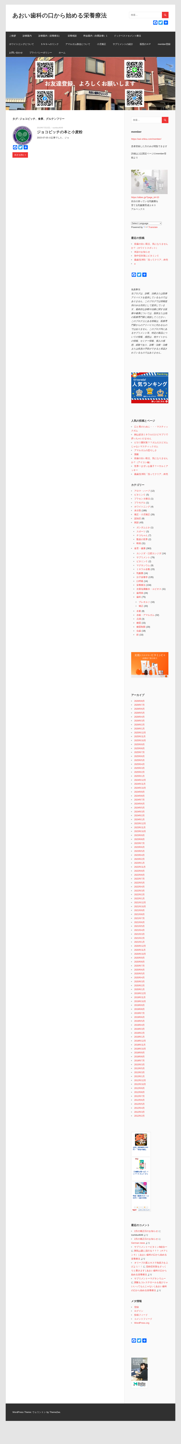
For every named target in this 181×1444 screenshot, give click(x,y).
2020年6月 (139, 969)
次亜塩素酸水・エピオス (148, 589)
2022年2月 (139, 894)
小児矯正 (101, 44)
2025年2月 (139, 772)
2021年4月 (139, 930)
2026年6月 (139, 709)
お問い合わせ (16, 52)
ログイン (138, 1311)
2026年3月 (139, 720)
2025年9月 (139, 744)
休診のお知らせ (142, 252)
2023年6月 (139, 847)
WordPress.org (141, 1323)
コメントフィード (143, 1319)
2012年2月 (139, 1116)
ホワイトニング (142, 506)
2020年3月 (139, 981)
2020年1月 (139, 989)
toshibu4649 (58, 128)
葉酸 (136, 454)
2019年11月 (140, 997)
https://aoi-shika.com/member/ (146, 139)
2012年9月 (139, 1088)
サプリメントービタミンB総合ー (150, 1247)
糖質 (138, 623)
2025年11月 (140, 736)
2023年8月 (139, 839)
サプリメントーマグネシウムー (150, 1278)
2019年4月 (139, 1025)
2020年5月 (139, 973)
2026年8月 (139, 701)
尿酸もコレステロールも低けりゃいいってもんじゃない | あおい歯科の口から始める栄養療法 (149, 1286)
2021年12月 (140, 902)
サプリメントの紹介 (123, 44)
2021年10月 (140, 906)
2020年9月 (139, 958)
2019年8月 (139, 1009)
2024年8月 (139, 796)
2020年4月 (139, 977)
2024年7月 (139, 799)
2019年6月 (139, 1017)
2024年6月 (139, 803)
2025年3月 (139, 768)
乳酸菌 (139, 573)
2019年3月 (139, 1029)
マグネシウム (143, 565)
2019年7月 (139, 1013)
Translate (153, 227)
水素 (138, 611)
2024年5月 (139, 807)
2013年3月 (139, 1072)
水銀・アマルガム (145, 615)
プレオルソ (144, 602)
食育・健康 (139, 548)
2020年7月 (139, 965)
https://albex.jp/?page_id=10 (145, 197)
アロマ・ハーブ (142, 491)
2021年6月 (139, 922)
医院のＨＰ (145, 44)
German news (138, 1243)
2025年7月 (139, 752)
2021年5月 (139, 926)
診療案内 (27, 36)
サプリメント (143, 557)
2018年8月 (139, 1056)
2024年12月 (140, 780)
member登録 (164, 44)
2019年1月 (139, 1037)
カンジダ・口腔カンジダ (148, 553)
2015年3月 (139, 1064)
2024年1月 (139, 819)
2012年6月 (139, 1100)
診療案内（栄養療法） (49, 36)
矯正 (141, 606)
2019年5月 (139, 1021)
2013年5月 (139, 1068)
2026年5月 (139, 713)
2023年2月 (139, 859)
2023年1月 (139, 863)
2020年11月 (140, 950)
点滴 (138, 619)
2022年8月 (139, 875)
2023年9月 (139, 835)
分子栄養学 (142, 577)
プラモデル (139, 502)
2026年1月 (139, 728)
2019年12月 (140, 993)
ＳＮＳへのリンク (50, 44)
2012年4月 (139, 1108)
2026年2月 (139, 724)
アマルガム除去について (77, 44)
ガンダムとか (143, 527)
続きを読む (19, 155)
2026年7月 (139, 705)
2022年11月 (140, 867)
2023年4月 (139, 855)
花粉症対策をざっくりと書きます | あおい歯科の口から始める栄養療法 (149, 1270)
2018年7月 (139, 1060)
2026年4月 (139, 717)
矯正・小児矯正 (142, 514)
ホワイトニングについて (21, 44)
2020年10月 (140, 954)
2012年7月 (139, 1096)
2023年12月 (140, 823)
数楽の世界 (142, 539)
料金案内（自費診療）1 (95, 36)
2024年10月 (140, 788)
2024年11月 (140, 784)
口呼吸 (139, 581)
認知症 (137, 518)
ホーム (62, 52)
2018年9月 (139, 1052)
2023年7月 (139, 843)
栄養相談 (72, 36)
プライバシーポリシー (40, 52)
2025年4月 (139, 764)
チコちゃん (142, 535)
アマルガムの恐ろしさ (145, 450)
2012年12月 (140, 1080)
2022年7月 (139, 878)
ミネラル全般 (143, 569)
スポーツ (140, 531)
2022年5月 (139, 882)
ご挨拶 (12, 36)
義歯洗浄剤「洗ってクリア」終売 (151, 259)
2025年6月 (139, 756)
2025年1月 (139, 776)
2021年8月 (139, 914)
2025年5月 (139, 760)
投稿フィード (141, 1315)
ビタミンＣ (139, 494)
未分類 (137, 510)
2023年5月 (139, 851)
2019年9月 (139, 1005)
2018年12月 (140, 1041)
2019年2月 (139, 1033)
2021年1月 (139, 942)
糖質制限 (140, 627)
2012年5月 (139, 1104)
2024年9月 (139, 792)
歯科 (138, 597)
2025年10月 (140, 740)
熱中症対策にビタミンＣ (146, 256)
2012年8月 (139, 1092)
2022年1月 (139, 898)
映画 (138, 543)
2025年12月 (140, 732)
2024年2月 (139, 815)
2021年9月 (139, 910)
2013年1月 (139, 1076)
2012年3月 (139, 1112)
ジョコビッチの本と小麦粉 (60, 132)
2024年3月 (139, 811)
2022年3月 (139, 890)
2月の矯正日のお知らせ (146, 1231)
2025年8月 (139, 748)
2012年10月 (140, 1084)
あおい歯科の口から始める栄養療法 (59, 15)
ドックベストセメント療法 (127, 36)
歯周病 (139, 593)
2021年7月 (139, 918)
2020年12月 (140, 946)
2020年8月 (139, 961)
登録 (136, 1307)
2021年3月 (139, 934)
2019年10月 (140, 1001)
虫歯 (138, 631)
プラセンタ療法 (142, 498)
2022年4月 (139, 886)
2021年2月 (139, 938)
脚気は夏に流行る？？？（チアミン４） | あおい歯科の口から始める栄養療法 (149, 1255)
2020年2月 (139, 985)
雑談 (136, 522)
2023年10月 (140, 831)
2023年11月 (140, 827)
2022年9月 (139, 871)
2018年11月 (140, 1045)
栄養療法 (140, 585)
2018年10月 (140, 1049)
